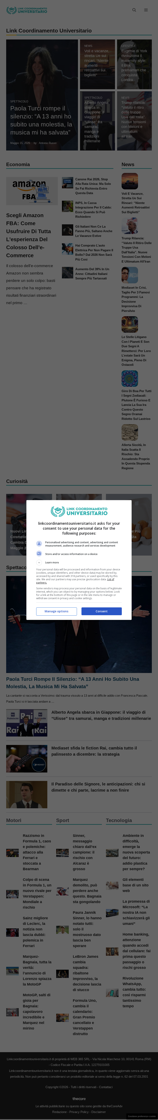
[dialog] (79, 560)
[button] (79, 562)
